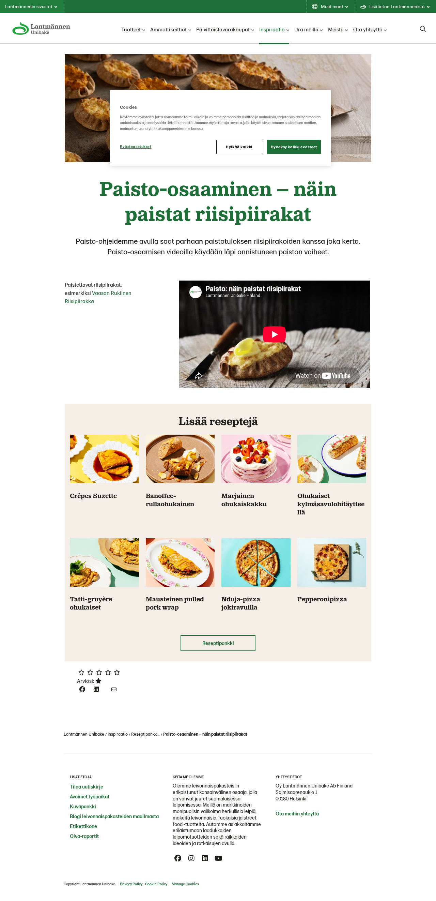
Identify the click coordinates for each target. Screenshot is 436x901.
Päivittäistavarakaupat (223, 29)
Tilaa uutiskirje (86, 786)
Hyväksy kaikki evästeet (294, 147)
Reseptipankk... (145, 734)
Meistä (336, 29)
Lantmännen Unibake (84, 734)
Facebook (178, 858)
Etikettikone (83, 826)
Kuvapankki (83, 806)
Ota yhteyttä (368, 29)
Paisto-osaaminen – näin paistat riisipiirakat (205, 734)
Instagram (191, 858)
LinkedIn (205, 858)
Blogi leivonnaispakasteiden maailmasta (114, 816)
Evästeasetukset (136, 146)
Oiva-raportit (84, 836)
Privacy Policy (131, 884)
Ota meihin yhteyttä (297, 813)
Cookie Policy (156, 884)
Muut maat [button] (332, 6)
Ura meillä (306, 29)
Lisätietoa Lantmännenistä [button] (397, 6)
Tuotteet (131, 29)
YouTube (219, 858)
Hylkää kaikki (239, 147)
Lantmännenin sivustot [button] (28, 6)
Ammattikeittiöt (168, 29)
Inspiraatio (272, 29)
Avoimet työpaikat (89, 796)
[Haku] (423, 28)
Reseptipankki (218, 643)
